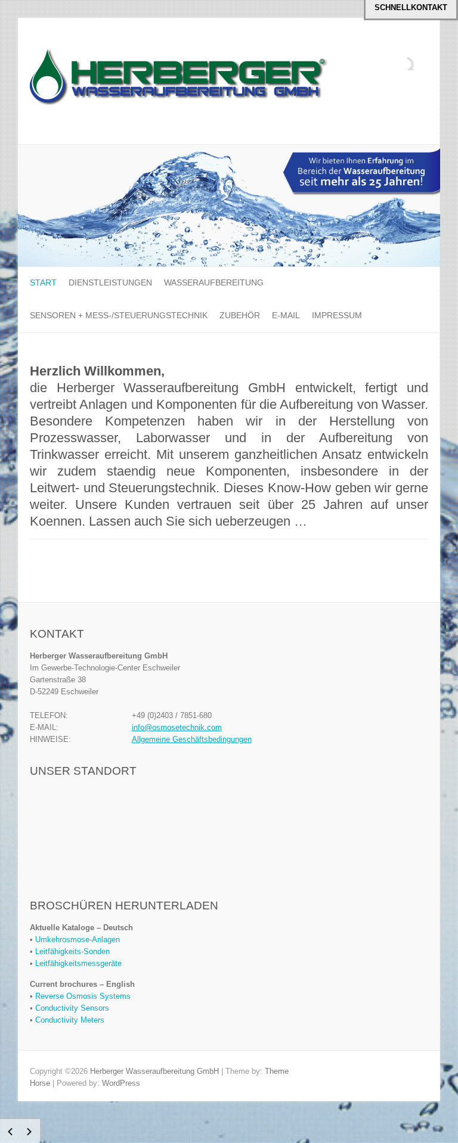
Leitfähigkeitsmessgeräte (78, 963)
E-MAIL (286, 315)
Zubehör (239, 315)
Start (43, 282)
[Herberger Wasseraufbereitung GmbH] (179, 81)
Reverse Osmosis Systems (83, 996)
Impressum (337, 315)
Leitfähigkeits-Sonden (72, 951)
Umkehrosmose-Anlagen (77, 939)
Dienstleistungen (110, 282)
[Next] (29, 1132)
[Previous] (10, 1132)
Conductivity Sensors (72, 1008)
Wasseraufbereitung (214, 282)
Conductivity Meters (69, 1019)
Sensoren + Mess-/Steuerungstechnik (119, 315)
